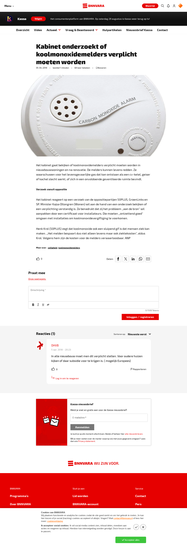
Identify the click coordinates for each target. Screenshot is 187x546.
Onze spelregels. (37, 278)
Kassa (22, 19)
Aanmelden (82, 427)
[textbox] (93, 293)
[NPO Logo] (180, 5)
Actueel (52, 30)
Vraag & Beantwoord (79, 30)
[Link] (48, 305)
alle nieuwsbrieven (134, 434)
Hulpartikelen (112, 30)
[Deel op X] (126, 259)
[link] (52, 247)
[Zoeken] (162, 6)
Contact (162, 30)
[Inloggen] (174, 6)
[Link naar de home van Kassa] (9, 18)
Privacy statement (86, 441)
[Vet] (33, 305)
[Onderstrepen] (43, 305)
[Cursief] (38, 305)
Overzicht (22, 30)
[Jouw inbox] (168, 5)
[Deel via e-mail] (148, 259)
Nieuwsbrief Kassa (139, 30)
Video (38, 30)
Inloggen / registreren (140, 316)
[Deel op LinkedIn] (133, 259)
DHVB (55, 345)
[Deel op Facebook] (118, 259)
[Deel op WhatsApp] (140, 259)
